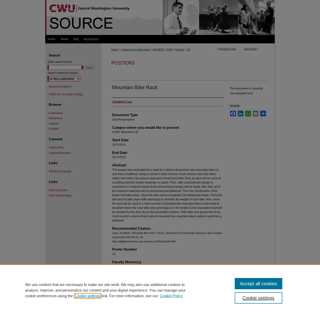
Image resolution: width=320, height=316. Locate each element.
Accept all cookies (258, 283)
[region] (160, 290)
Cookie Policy (171, 296)
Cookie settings (87, 296)
